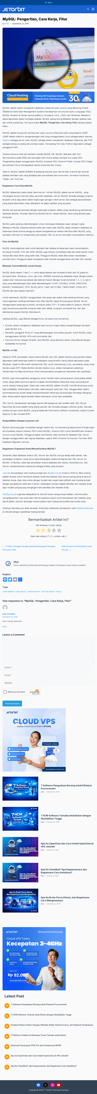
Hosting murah (10, 494)
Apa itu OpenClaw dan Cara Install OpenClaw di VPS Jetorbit (39, 1055)
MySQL (59, 592)
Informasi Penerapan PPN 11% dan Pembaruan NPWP (36, 1045)
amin (42, 792)
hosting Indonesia (84, 508)
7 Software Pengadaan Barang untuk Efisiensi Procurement (39, 1004)
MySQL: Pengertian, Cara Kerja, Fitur (35, 19)
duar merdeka (9, 614)
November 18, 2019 (10, 617)
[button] (88, 9)
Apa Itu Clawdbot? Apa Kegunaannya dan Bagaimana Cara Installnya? (44, 1066)
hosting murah (48, 592)
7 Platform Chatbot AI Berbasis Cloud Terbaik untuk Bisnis (38, 1035)
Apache (6, 140)
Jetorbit (6, 473)
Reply (5, 626)
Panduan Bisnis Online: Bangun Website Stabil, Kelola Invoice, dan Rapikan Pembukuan (52, 1025)
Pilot (7, 24)
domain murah (54, 473)
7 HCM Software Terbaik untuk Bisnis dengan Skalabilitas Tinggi (41, 1014)
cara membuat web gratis (14, 592)
